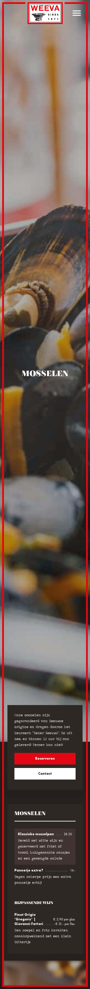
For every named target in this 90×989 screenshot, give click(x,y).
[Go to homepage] (45, 13)
